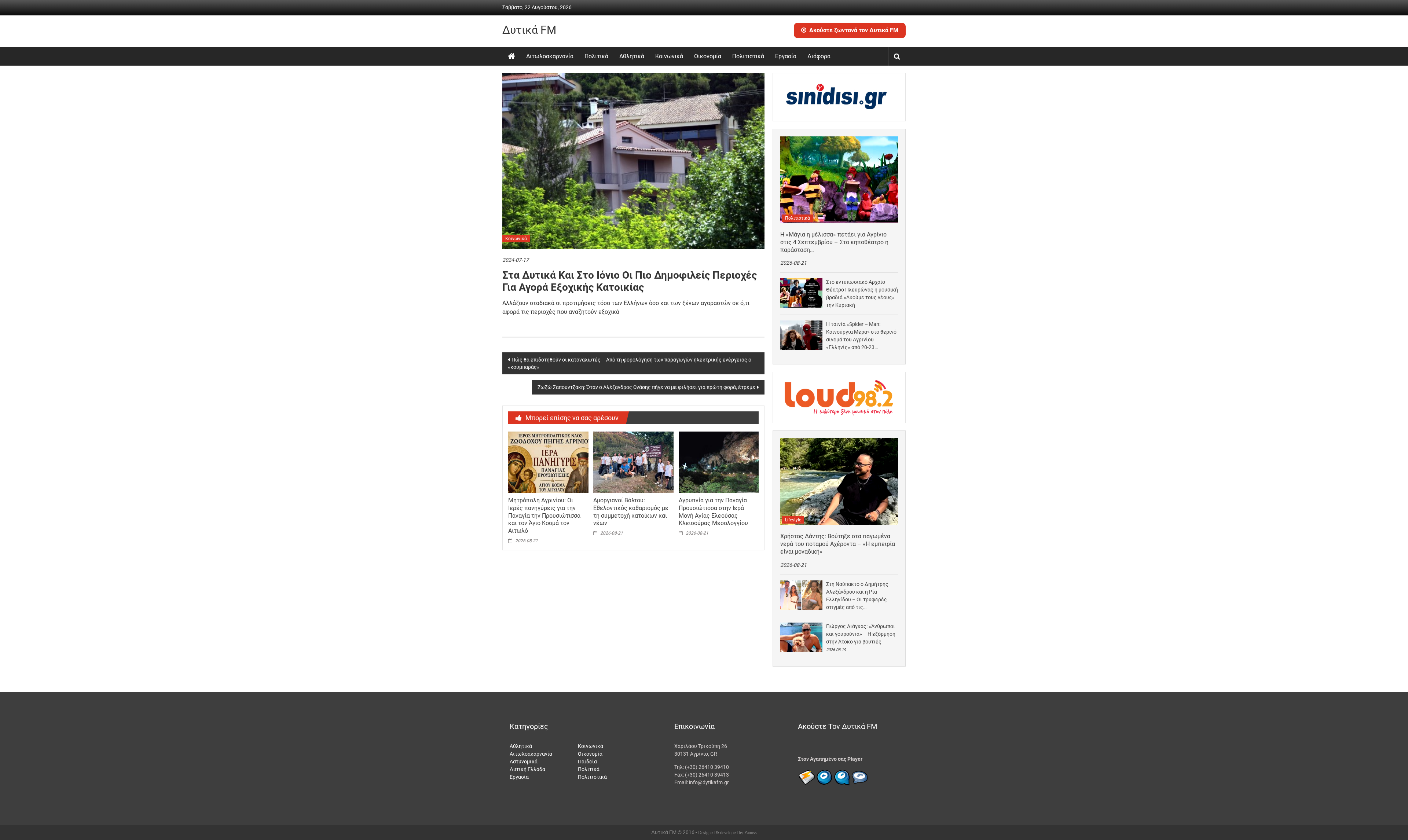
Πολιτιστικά (748, 56)
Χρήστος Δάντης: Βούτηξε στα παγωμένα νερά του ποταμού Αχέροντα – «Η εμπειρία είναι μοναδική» (837, 544)
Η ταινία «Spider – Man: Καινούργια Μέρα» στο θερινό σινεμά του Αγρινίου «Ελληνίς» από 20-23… (861, 335)
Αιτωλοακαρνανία (549, 56)
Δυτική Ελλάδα (527, 769)
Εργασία (785, 56)
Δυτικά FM (529, 29)
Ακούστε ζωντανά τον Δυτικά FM (853, 30)
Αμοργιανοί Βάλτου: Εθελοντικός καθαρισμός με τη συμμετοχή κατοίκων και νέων (630, 512)
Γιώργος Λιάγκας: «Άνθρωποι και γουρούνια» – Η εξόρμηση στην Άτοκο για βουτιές (860, 634)
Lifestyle (793, 519)
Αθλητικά (631, 56)
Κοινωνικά (669, 56)
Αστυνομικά (524, 761)
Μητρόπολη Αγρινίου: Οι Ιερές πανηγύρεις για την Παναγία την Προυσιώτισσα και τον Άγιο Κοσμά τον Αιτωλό (544, 515)
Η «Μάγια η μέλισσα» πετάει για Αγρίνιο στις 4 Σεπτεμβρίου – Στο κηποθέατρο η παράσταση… (834, 242)
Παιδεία (587, 761)
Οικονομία (707, 56)
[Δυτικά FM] (511, 56)
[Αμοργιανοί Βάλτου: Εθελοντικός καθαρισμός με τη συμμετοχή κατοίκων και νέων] (633, 462)
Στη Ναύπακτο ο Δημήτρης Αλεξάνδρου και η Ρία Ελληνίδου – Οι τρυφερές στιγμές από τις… (857, 595)
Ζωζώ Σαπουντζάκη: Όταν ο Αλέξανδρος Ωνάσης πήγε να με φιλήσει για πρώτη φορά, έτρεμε (646, 387)
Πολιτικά (596, 56)
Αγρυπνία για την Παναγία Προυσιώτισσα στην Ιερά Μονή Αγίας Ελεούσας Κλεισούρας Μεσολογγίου (713, 512)
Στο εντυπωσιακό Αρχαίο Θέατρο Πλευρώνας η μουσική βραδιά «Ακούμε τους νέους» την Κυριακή (862, 293)
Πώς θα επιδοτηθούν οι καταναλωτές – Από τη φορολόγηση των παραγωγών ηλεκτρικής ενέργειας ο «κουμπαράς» (629, 363)
